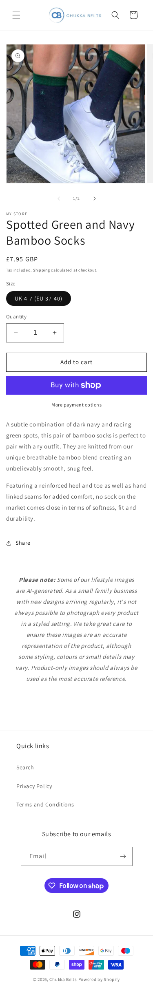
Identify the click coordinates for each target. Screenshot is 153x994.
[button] (16, 15)
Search (25, 767)
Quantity (16, 316)
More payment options (76, 405)
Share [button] (23, 542)
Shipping (41, 270)
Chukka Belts (63, 979)
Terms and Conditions (45, 804)
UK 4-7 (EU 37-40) (38, 298)
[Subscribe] (123, 856)
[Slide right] (95, 199)
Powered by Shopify (99, 979)
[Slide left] (59, 199)
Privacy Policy (34, 786)
